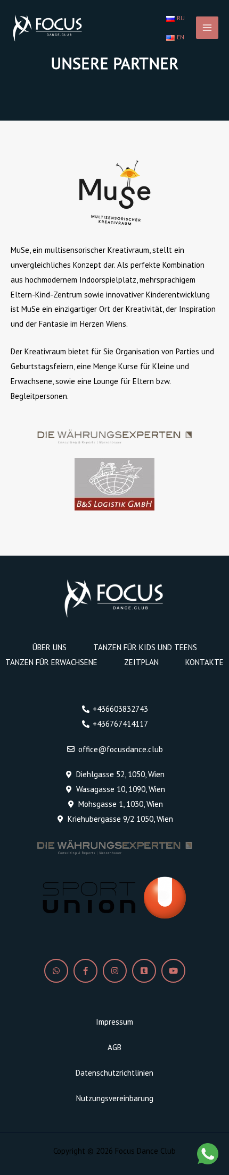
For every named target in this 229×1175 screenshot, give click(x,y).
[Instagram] (115, 971)
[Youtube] (173, 971)
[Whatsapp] (56, 971)
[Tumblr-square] (144, 971)
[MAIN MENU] (207, 27)
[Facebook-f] (85, 971)
